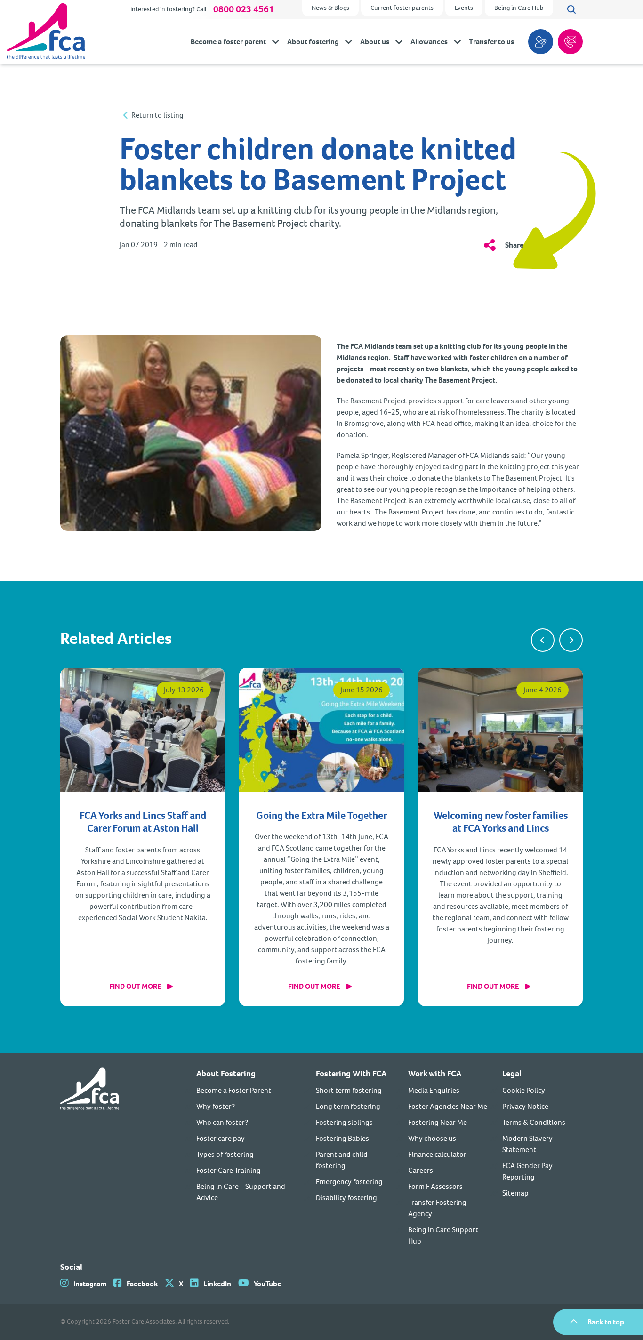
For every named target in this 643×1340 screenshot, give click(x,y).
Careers (420, 1170)
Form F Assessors (435, 1186)
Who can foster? (222, 1122)
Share (514, 245)
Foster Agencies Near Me (447, 1106)
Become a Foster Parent (233, 1090)
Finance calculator (437, 1154)
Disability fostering (346, 1198)
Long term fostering (348, 1106)
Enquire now (570, 41)
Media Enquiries (433, 1090)
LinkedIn (217, 1284)
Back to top (605, 1322)
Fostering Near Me (437, 1122)
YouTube (267, 1284)
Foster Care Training (228, 1170)
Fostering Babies (342, 1138)
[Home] (89, 1157)
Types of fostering (225, 1154)
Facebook (142, 1284)
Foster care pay (220, 1138)
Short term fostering (349, 1090)
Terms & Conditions (533, 1122)
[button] (543, 640)
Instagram (89, 1284)
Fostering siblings (344, 1122)
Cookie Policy (523, 1090)
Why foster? (215, 1106)
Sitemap (515, 1193)
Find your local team (540, 41)
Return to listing (157, 115)
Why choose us (432, 1138)
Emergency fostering (349, 1182)
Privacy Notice (525, 1106)
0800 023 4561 (243, 9)
